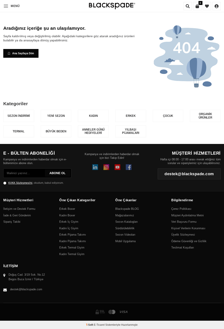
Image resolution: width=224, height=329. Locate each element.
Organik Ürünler (205, 115)
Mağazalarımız (124, 215)
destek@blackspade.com (26, 289)
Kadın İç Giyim (68, 228)
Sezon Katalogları (126, 221)
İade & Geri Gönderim (17, 215)
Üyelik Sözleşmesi (183, 234)
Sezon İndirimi (18, 115)
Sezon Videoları (125, 234)
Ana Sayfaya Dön (23, 53)
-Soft (90, 324)
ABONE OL (57, 173)
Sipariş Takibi (11, 221)
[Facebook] (129, 167)
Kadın (93, 115)
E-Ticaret (99, 324)
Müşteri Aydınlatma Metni (187, 215)
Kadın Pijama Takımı (72, 241)
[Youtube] (117, 167)
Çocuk (168, 115)
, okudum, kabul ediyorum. (36, 182)
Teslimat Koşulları (182, 247)
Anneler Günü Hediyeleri (93, 131)
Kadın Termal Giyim (71, 254)
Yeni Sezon (56, 115)
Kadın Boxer (67, 215)
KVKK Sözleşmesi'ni (20, 182)
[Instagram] (106, 167)
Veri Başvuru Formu (183, 221)
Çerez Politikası (181, 208)
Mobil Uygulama (125, 241)
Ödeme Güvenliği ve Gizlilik (188, 241)
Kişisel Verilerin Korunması (188, 228)
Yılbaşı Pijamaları (130, 131)
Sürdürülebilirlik (125, 228)
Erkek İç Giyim (68, 221)
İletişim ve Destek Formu (19, 208)
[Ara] (188, 6)
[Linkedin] (95, 167)
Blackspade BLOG (127, 208)
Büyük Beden (56, 131)
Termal (18, 131)
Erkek (131, 115)
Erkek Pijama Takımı (72, 234)
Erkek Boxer (67, 208)
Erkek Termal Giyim (71, 247)
